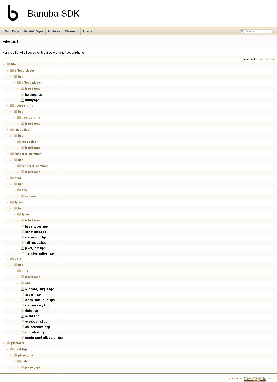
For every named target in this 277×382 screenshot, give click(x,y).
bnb (20, 76)
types (19, 202)
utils (18, 259)
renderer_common (28, 154)
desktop (21, 349)
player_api (25, 355)
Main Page (12, 31)
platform (17, 343)
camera (30, 196)
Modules (54, 31)
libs (13, 64)
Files (86, 31)
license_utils (24, 105)
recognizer (23, 129)
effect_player (24, 70)
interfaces (32, 88)
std (27, 283)
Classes (70, 31)
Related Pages (33, 31)
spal (18, 178)
